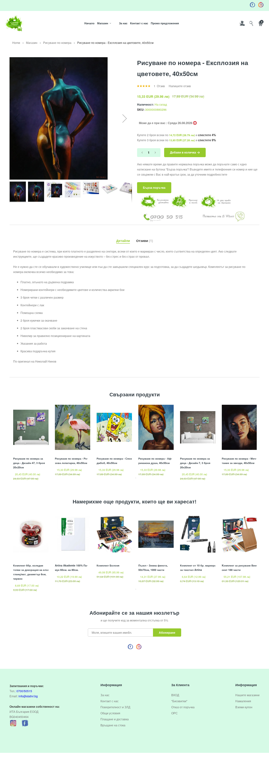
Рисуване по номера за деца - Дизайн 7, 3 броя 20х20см (195, 463)
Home (16, 43)
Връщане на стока (112, 725)
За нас (123, 23)
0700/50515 (24, 691)
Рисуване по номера (57, 43)
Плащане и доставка (114, 719)
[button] (17, 118)
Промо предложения (165, 23)
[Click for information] (195, 123)
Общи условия (110, 713)
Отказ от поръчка (183, 707)
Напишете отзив (180, 86)
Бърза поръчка (154, 187)
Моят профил (242, 23)
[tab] (123, 240)
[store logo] (14, 23)
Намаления (243, 701)
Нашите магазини (247, 695)
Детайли (123, 240)
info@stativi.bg (28, 696)
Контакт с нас (139, 23)
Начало (89, 23)
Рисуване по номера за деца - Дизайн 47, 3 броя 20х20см (29, 463)
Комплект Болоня (108, 565)
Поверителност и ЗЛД (115, 707)
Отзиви (144, 240)
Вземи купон (243, 707)
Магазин (102, 23)
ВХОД (175, 695)
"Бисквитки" (179, 701)
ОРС (174, 713)
